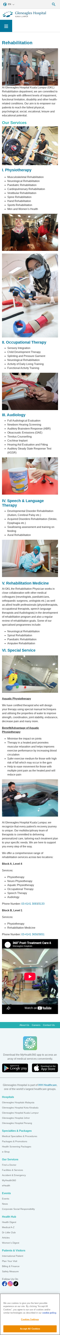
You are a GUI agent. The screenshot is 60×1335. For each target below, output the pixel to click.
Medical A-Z (8, 1227)
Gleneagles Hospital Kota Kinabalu (20, 1107)
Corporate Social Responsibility (18, 1209)
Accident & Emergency (14, 1175)
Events (5, 1198)
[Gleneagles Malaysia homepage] (24, 14)
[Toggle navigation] (6, 26)
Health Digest (9, 1222)
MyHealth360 (9, 1180)
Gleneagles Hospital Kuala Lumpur (20, 1112)
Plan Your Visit (9, 1261)
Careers (36, 1025)
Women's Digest (10, 1242)
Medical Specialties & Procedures (19, 1136)
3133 (41, 903)
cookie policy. (49, 1313)
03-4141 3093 (29, 903)
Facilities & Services (12, 1170)
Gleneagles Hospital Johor (16, 1118)
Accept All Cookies (30, 1329)
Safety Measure (10, 1271)
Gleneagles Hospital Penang (17, 1123)
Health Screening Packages (16, 1146)
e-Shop (6, 1151)
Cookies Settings (30, 1319)
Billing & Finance (11, 1266)
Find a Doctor (9, 1165)
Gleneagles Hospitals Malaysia (18, 1102)
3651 (41, 934)
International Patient (12, 1256)
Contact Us (49, 1025)
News (5, 1203)
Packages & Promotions (14, 1141)
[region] (30, 1314)
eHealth (6, 1185)
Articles (6, 1237)
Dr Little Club (9, 1232)
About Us (24, 1025)
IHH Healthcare (47, 1085)
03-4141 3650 (29, 934)
